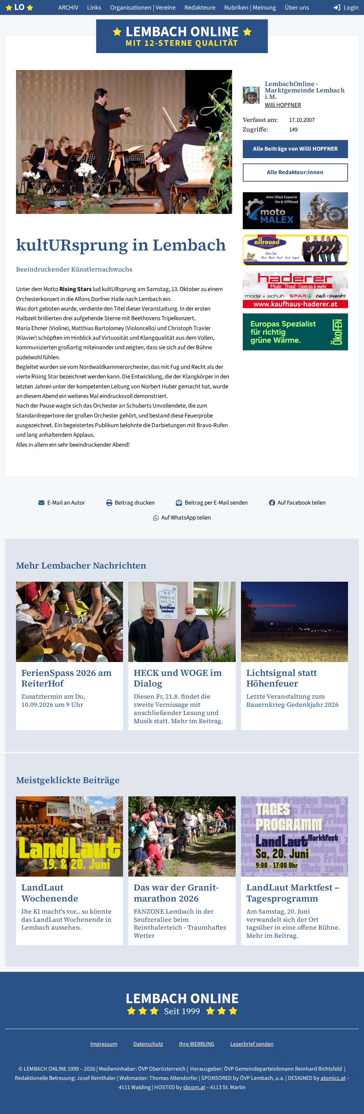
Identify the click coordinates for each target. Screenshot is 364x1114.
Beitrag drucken (135, 502)
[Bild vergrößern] (251, 95)
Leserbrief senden (252, 1044)
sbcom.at (194, 1087)
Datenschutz (148, 1044)
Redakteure (199, 7)
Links (94, 7)
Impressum (103, 1044)
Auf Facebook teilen (302, 502)
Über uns (297, 7)
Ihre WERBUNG (196, 1044)
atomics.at (333, 1078)
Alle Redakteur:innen (295, 172)
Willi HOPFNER (283, 105)
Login (351, 7)
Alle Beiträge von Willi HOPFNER (295, 149)
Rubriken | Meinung (250, 7)
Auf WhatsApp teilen (186, 517)
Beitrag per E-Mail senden (216, 502)
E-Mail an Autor (66, 502)
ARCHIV (68, 7)
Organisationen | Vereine (143, 7)
